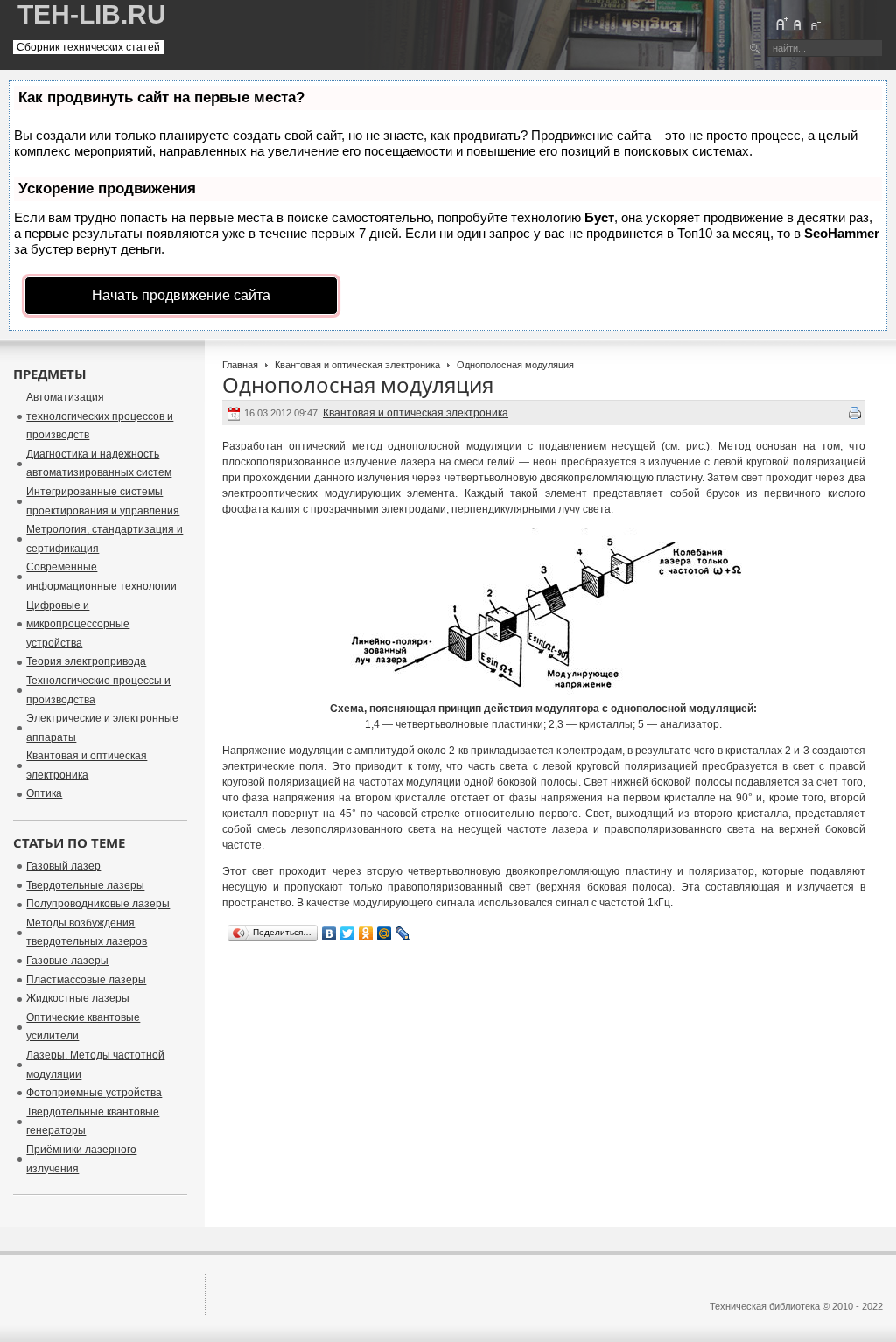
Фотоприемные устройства (94, 1093)
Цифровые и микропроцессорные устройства (78, 624)
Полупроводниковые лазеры (98, 904)
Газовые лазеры (67, 960)
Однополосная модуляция (358, 384)
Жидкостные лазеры (78, 998)
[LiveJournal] (403, 933)
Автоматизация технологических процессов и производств (99, 416)
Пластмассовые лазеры (86, 980)
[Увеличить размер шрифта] (781, 24)
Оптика (44, 793)
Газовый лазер (63, 866)
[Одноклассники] (366, 933)
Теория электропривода (86, 661)
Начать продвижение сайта (181, 295)
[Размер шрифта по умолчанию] (798, 24)
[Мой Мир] (384, 933)
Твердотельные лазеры (85, 885)
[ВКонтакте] (329, 933)
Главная (240, 365)
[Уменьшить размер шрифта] (815, 24)
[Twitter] (348, 933)
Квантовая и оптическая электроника (357, 365)
